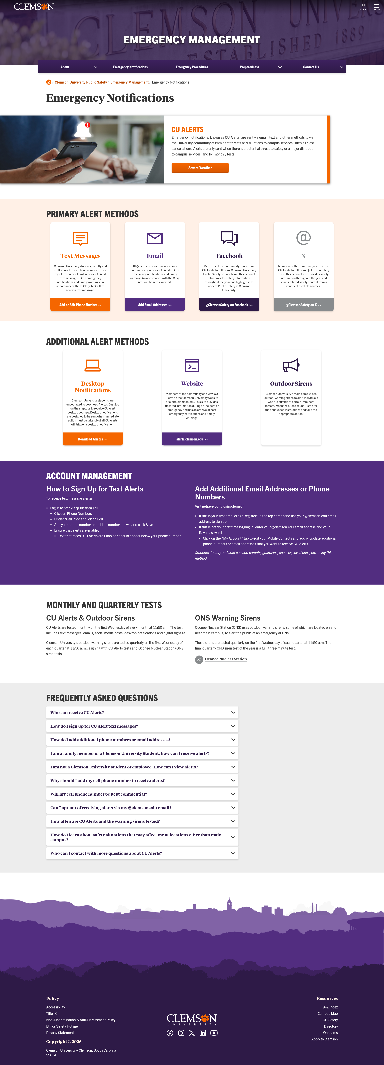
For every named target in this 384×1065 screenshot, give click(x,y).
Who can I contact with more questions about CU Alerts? (106, 853)
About (65, 66)
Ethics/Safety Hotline (62, 1026)
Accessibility (55, 1007)
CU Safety (330, 1019)
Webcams (330, 1032)
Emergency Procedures (192, 66)
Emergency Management (129, 82)
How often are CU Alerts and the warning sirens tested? (105, 821)
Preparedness (249, 66)
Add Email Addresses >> (155, 305)
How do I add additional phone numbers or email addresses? (110, 739)
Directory (331, 1026)
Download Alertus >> (92, 439)
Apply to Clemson (324, 1039)
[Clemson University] (34, 10)
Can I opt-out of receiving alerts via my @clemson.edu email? (110, 807)
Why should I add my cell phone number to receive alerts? (107, 780)
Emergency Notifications (130, 66)
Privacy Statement (60, 1032)
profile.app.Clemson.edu (81, 508)
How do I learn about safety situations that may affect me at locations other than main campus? (136, 837)
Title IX (51, 1013)
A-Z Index (330, 1007)
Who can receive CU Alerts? (77, 712)
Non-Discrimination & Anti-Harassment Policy (80, 1019)
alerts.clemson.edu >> (192, 439)
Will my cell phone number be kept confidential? (98, 794)
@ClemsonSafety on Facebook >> (229, 305)
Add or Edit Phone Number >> (80, 305)
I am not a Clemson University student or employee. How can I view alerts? (124, 766)
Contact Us (311, 66)
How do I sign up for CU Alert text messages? (94, 726)
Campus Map (328, 1013)
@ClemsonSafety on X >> (303, 305)
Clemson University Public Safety (81, 82)
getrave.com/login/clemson (223, 506)
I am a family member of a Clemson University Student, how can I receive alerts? (129, 753)
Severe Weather (200, 167)
